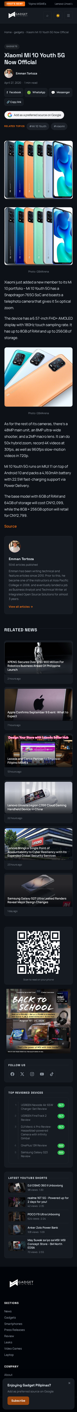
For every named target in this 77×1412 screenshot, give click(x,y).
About (8, 1375)
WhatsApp (36, 92)
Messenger (60, 92)
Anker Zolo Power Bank (43, 1227)
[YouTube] (42, 1074)
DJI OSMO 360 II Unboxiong (45, 1185)
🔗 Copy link (14, 102)
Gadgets (10, 1317)
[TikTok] (52, 1074)
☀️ (58, 15)
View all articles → (21, 606)
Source (10, 526)
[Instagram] (32, 1074)
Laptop (9, 1355)
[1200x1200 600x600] (38, 1052)
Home (8, 32)
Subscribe (18, 1401)
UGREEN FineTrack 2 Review (33, 1117)
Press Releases (14, 1330)
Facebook (14, 92)
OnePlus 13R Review (34, 1145)
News (8, 1311)
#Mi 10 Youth (37, 126)
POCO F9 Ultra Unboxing (44, 1214)
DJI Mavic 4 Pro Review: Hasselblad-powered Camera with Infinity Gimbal (36, 1132)
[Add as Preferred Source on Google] (34, 115)
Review (9, 1336)
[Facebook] (12, 1074)
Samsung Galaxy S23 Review (34, 1154)
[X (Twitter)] (22, 1074)
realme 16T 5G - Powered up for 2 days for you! (48, 1200)
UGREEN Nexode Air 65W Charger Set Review (37, 1107)
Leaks (8, 1342)
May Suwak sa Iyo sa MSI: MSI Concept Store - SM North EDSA (46, 1243)
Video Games (13, 1348)
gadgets (19, 32)
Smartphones (13, 1324)
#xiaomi (59, 126)
